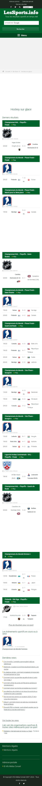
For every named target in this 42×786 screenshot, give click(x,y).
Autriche (33, 441)
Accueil (7, 71)
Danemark (34, 392)
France (33, 576)
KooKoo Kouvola (15, 615)
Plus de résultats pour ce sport (21, 625)
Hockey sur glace (26, 71)
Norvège (14, 212)
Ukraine (14, 583)
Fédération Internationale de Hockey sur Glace (18, 731)
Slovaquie (34, 399)
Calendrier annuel (27, 1)
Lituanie (14, 589)
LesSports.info (21, 12)
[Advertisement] (21, 234)
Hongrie (33, 436)
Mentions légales (11, 750)
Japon (33, 583)
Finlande (14, 179)
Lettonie (33, 362)
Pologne (33, 589)
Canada (33, 212)
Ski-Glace (15, 71)
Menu (24, 35)
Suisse (33, 179)
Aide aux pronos (14, 1)
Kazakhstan (13, 576)
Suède (33, 357)
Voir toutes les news (10, 720)
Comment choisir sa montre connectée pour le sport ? (20, 688)
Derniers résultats (21, 4)
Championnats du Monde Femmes (14, 649)
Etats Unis (34, 343)
